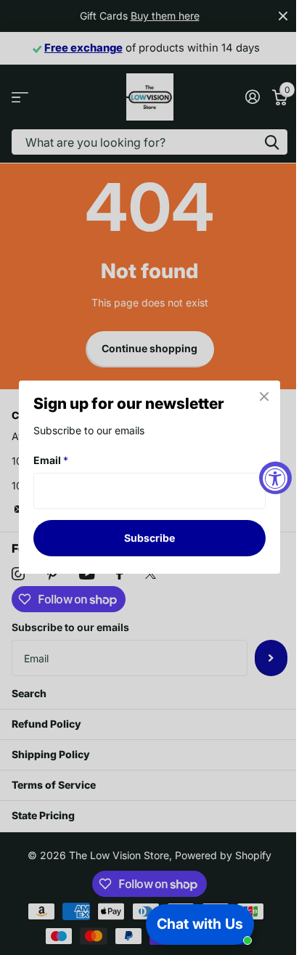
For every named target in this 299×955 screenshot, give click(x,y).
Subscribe (149, 538)
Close (264, 397)
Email (50, 460)
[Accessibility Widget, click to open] (275, 477)
